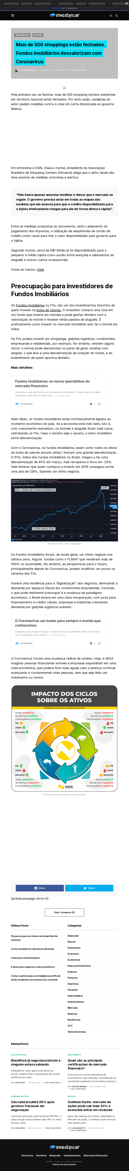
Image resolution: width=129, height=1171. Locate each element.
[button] (12, 15)
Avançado (73, 935)
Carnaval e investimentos (25, 958)
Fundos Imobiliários (30, 305)
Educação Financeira (79, 965)
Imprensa (73, 983)
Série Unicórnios (77, 1031)
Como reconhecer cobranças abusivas (32, 949)
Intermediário (75, 995)
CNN (40, 270)
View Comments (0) (64, 912)
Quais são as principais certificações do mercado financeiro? (87, 1064)
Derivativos (74, 947)
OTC (70, 1025)
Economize (74, 959)
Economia (73, 953)
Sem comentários (78, 70)
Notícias (38, 35)
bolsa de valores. (49, 310)
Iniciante (72, 989)
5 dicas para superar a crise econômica (33, 967)
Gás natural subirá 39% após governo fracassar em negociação (32, 1106)
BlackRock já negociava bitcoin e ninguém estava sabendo (35, 1062)
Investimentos (22, 35)
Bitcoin (72, 941)
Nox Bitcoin (74, 1019)
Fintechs (73, 977)
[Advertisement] (64, 138)
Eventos (72, 971)
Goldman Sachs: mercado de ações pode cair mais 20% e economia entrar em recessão (90, 1106)
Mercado (73, 1007)
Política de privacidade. (65, 1164)
